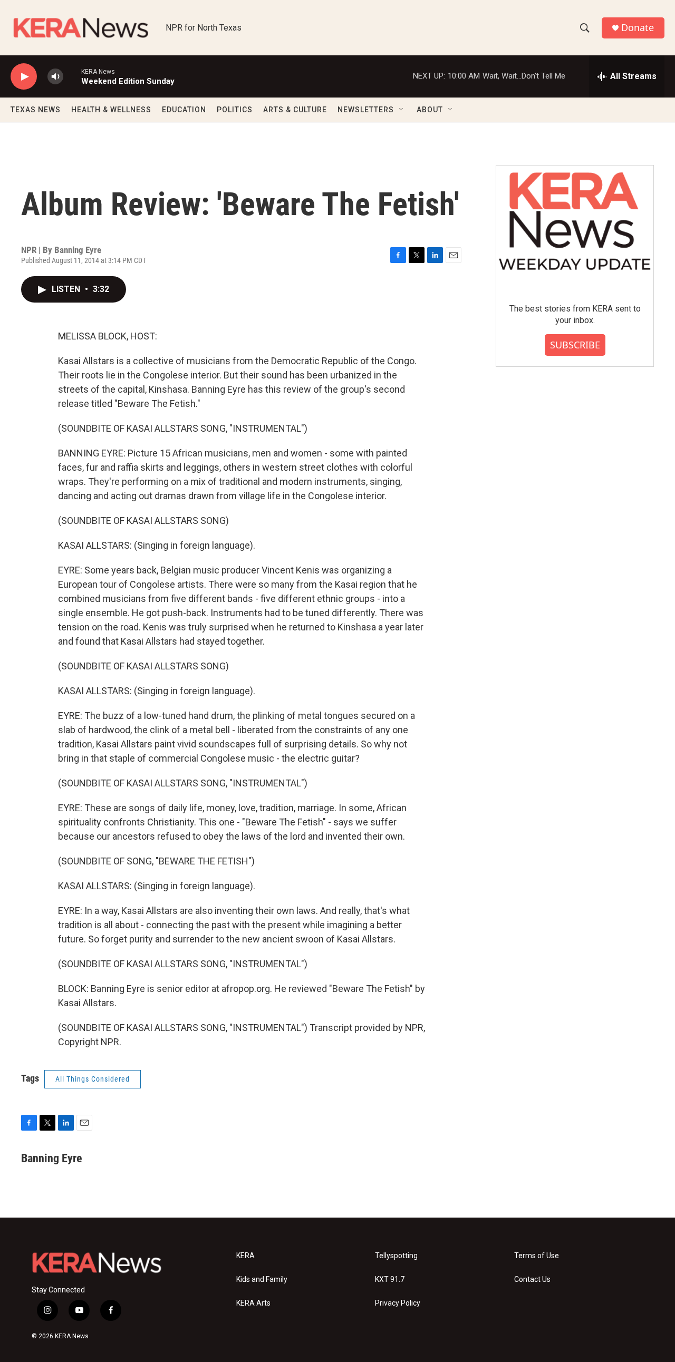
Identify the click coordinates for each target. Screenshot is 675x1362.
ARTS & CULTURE (295, 109)
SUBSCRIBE (575, 344)
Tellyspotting (396, 1256)
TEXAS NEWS (36, 109)
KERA (245, 1256)
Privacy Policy (397, 1303)
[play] (23, 77)
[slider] (72, 76)
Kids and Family (261, 1279)
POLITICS (235, 109)
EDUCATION (184, 109)
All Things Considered (92, 1079)
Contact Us (532, 1279)
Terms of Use (536, 1256)
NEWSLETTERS (366, 109)
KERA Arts (253, 1303)
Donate (637, 27)
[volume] (55, 77)
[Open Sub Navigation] (402, 109)
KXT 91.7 (389, 1279)
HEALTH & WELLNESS (111, 109)
